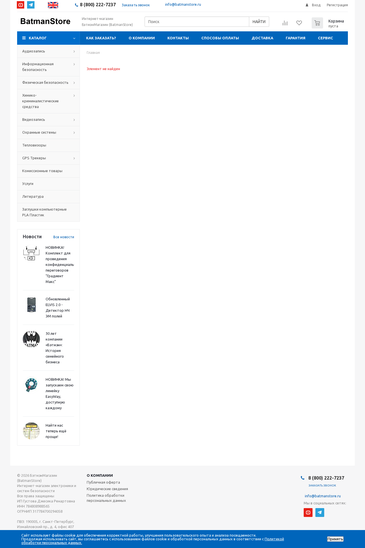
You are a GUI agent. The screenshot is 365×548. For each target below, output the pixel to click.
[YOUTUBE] (20, 5)
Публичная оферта (103, 482)
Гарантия (295, 38)
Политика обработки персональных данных (106, 497)
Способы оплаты (220, 38)
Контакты (178, 38)
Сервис (325, 38)
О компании (142, 38)
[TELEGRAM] (31, 5)
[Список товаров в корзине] (328, 27)
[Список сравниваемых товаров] (285, 25)
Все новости (63, 237)
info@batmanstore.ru (183, 4)
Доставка (262, 38)
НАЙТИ (259, 21)
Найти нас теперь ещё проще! (56, 431)
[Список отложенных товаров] (299, 25)
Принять (335, 539)
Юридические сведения (107, 489)
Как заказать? (101, 38)
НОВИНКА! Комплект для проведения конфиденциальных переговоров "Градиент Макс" (63, 264)
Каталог (38, 38)
